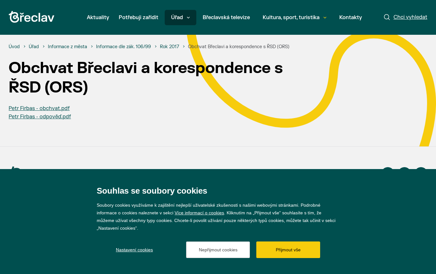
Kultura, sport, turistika (291, 17)
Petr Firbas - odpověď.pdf (40, 117)
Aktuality (98, 17)
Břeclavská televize (226, 17)
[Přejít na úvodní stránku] (31, 17)
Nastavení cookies (134, 249)
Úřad (177, 17)
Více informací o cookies (199, 212)
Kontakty (350, 17)
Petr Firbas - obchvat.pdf (39, 108)
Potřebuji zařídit (138, 17)
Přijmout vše (288, 249)
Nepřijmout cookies (218, 249)
